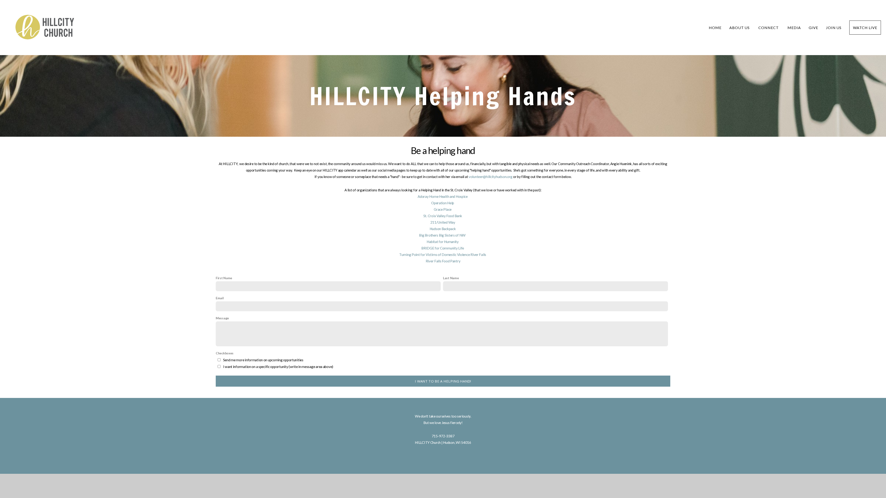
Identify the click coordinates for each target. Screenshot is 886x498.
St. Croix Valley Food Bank (443, 216)
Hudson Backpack (443, 229)
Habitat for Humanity (443, 242)
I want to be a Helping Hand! (443, 381)
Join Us (834, 27)
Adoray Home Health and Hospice (443, 196)
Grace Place (443, 209)
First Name (224, 278)
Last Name (451, 278)
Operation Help (443, 203)
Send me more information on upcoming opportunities (263, 360)
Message (222, 318)
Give (813, 27)
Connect (769, 27)
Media (794, 27)
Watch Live (865, 27)
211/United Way (443, 222)
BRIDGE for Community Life (443, 248)
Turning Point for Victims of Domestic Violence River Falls (443, 254)
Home (715, 27)
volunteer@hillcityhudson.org (490, 177)
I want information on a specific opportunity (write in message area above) (278, 367)
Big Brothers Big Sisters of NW (443, 235)
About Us (740, 27)
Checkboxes (224, 353)
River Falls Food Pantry (443, 261)
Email (220, 298)
